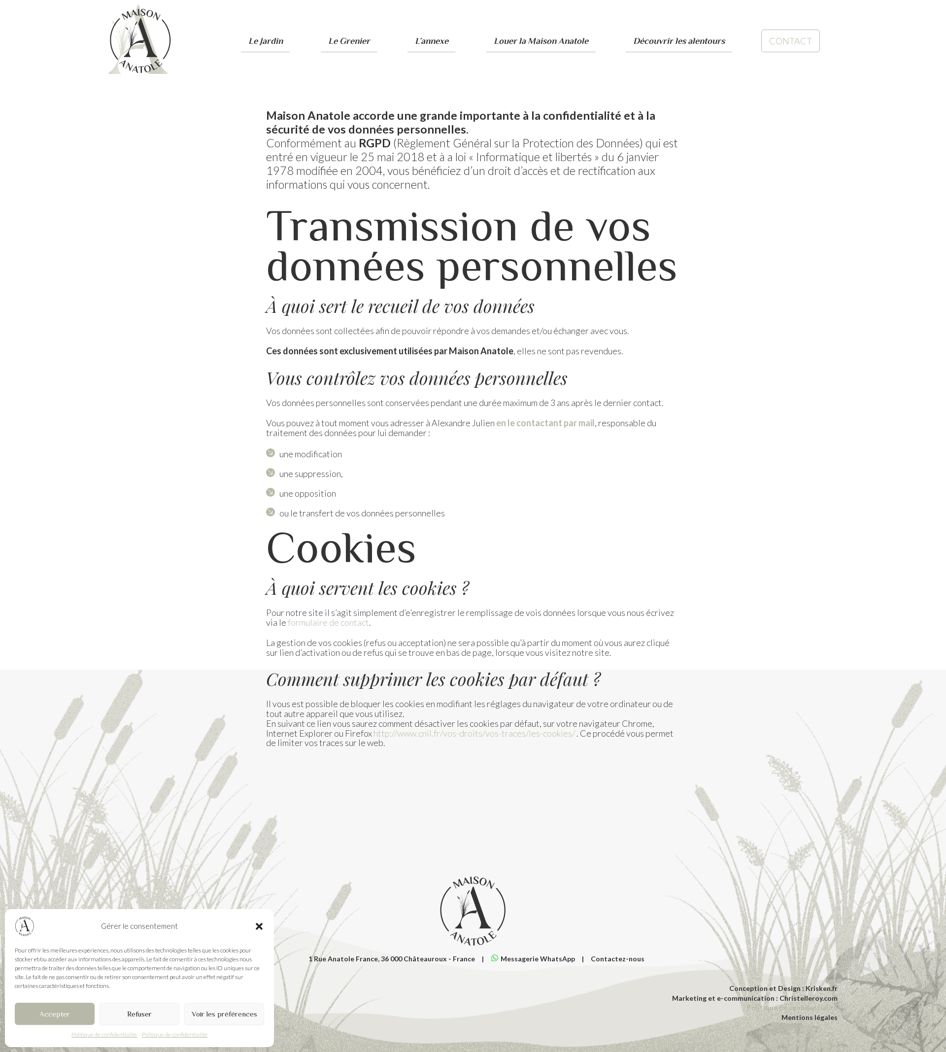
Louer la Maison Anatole (541, 41)
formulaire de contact (328, 622)
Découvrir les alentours (679, 41)
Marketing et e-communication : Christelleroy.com (755, 998)
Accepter (54, 1014)
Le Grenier (349, 41)
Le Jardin (265, 41)
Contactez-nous (617, 958)
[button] (259, 926)
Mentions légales (809, 1017)
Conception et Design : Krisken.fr (783, 988)
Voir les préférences (224, 1014)
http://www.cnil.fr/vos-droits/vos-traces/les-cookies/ (474, 733)
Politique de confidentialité (104, 1034)
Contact (790, 40)
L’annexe (431, 41)
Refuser (139, 1014)
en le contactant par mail (545, 422)
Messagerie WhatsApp (538, 958)
